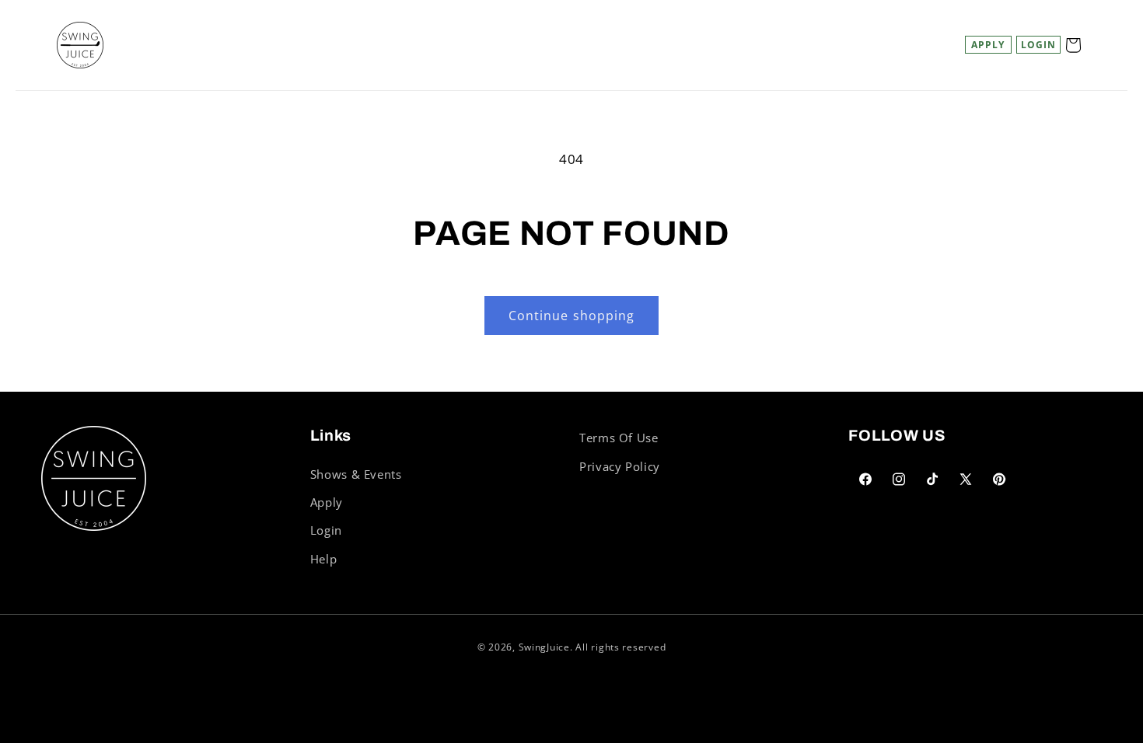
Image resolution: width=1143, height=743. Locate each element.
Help (323, 559)
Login (326, 530)
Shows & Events (356, 474)
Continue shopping (571, 315)
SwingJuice (544, 647)
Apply (988, 44)
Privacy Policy (619, 466)
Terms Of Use (619, 437)
